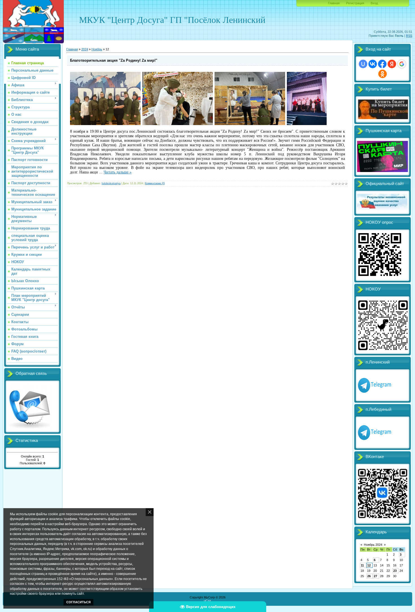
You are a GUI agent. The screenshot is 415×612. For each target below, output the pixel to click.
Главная (334, 3)
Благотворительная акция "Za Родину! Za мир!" (113, 60)
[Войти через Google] (401, 63)
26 (369, 576)
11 (362, 565)
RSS (409, 35)
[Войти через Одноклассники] (382, 74)
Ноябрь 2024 (373, 544)
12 (369, 565)
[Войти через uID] (363, 64)
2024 (84, 49)
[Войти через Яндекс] (392, 64)
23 (395, 570)
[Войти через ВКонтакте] (372, 64)
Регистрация (355, 3)
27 (375, 576)
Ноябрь (96, 49)
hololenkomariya (111, 183)
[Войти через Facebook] (382, 64)
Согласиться (78, 602)
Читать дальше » (118, 172)
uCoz (207, 600)
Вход (374, 3)
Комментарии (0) (155, 183)
